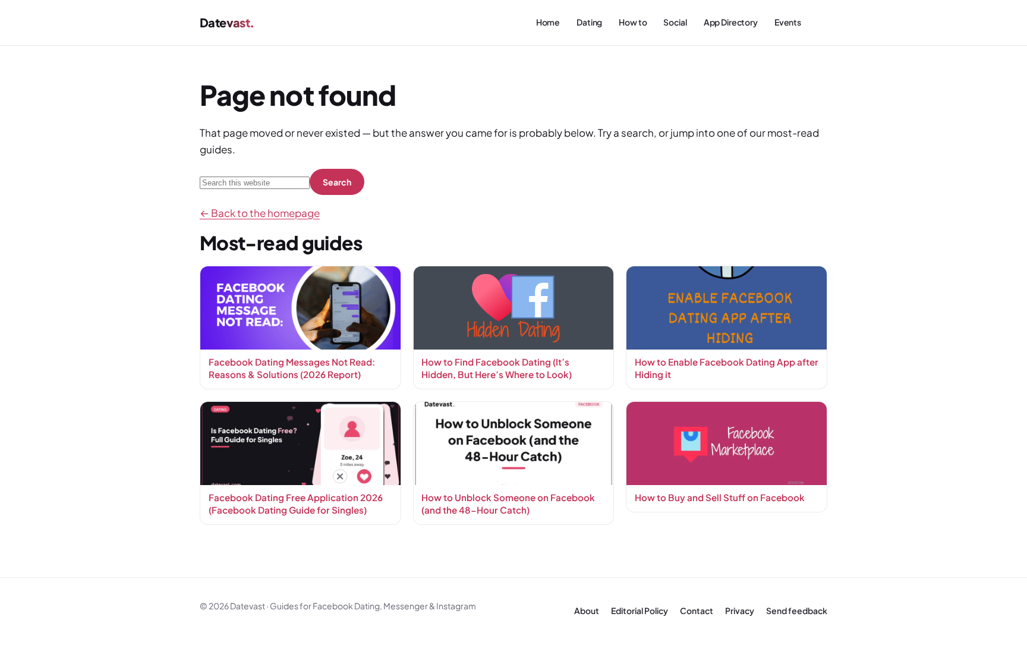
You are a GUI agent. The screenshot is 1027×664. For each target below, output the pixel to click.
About (586, 610)
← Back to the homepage (260, 212)
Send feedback (796, 610)
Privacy (739, 610)
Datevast (225, 22)
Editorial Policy (639, 610)
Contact (696, 610)
